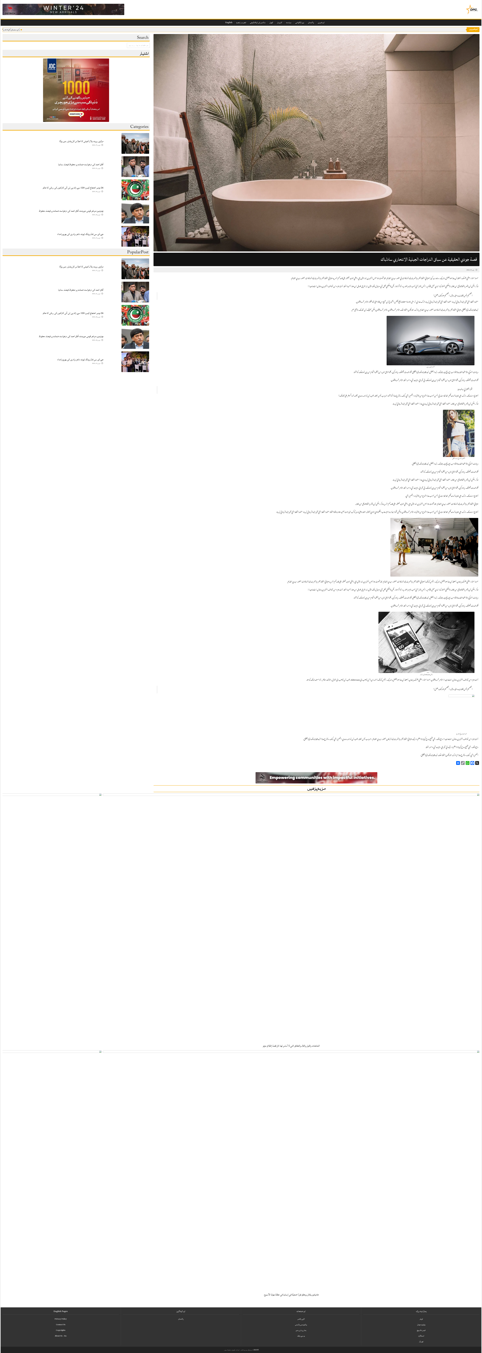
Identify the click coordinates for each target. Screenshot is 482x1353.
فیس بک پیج (421, 1330)
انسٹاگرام (421, 1336)
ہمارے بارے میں (301, 1330)
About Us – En (60, 1336)
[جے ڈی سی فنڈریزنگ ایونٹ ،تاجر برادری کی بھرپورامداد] (135, 236)
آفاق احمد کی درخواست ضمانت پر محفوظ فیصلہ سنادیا (32, 30)
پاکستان (311, 22)
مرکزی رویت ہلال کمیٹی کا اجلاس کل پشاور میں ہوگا (65, 30)
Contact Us (60, 1324)
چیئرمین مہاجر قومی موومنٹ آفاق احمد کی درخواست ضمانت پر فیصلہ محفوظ (71, 211)
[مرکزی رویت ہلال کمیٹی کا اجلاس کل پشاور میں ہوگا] (135, 143)
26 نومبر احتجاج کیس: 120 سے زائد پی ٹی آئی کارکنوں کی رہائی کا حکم (73, 187)
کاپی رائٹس (301, 1319)
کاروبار (279, 22)
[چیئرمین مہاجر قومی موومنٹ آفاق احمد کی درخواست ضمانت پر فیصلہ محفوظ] (135, 213)
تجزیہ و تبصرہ (241, 22)
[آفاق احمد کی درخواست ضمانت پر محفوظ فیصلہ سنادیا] (135, 167)
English (228, 22)
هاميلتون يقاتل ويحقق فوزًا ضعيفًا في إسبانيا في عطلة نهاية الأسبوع (291, 1294)
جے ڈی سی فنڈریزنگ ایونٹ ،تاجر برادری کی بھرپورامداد (80, 234)
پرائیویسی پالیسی (301, 1324)
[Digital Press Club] (471, 9)
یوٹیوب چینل (421, 1324)
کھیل (271, 22)
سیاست (288, 22)
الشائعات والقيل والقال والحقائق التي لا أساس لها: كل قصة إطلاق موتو (291, 1045)
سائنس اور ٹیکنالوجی (258, 22)
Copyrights (60, 1330)
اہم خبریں (321, 22)
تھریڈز (421, 1341)
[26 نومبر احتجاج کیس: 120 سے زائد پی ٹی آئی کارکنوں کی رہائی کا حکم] (135, 190)
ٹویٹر (421, 1319)
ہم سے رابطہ (301, 1336)
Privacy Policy (61, 1319)
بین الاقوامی (299, 22)
